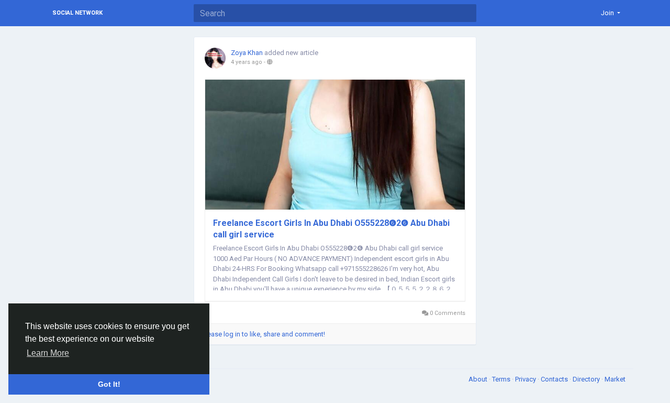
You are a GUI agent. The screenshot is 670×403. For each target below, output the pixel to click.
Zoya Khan (247, 53)
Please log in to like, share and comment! (263, 334)
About (478, 379)
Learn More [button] (48, 352)
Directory (587, 379)
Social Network (77, 12)
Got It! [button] (109, 384)
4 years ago (246, 62)
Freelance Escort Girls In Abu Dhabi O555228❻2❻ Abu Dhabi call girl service (331, 228)
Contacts (555, 379)
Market (615, 379)
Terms (502, 379)
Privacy (526, 379)
